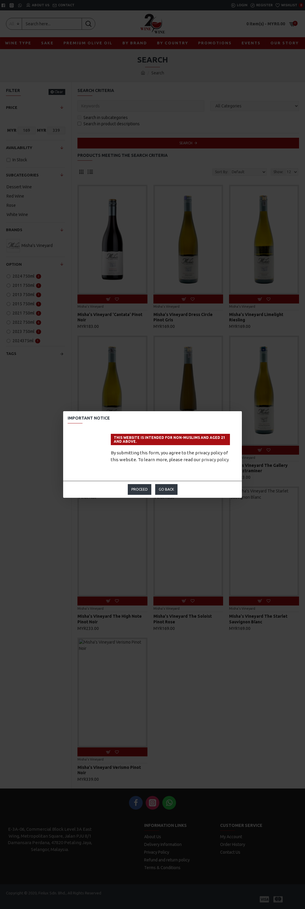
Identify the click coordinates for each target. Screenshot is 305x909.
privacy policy (215, 459)
